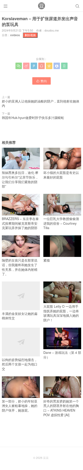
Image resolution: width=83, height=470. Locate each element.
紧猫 (46, 260)
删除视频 (30, 35)
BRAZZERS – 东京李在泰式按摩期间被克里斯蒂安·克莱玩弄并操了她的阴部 (20, 223)
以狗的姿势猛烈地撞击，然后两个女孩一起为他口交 (19, 364)
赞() (41, 81)
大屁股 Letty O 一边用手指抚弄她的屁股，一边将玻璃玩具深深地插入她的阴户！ (61, 313)
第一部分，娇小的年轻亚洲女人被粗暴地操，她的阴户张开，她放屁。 (19, 405)
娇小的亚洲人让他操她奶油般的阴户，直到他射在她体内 (40, 103)
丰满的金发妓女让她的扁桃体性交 (19, 315)
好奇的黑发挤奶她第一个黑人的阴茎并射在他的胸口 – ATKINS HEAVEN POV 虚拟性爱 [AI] (61, 408)
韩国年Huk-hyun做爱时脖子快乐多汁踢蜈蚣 (33, 117)
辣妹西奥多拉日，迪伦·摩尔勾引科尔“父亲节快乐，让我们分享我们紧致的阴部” (20, 179)
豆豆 (46, 458)
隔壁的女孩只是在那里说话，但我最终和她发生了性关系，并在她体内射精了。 (19, 267)
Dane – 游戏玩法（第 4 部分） (62, 354)
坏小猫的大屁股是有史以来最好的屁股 (61, 174)
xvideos (15, 35)
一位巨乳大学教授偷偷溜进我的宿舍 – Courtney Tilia (61, 223)
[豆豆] (41, 5)
